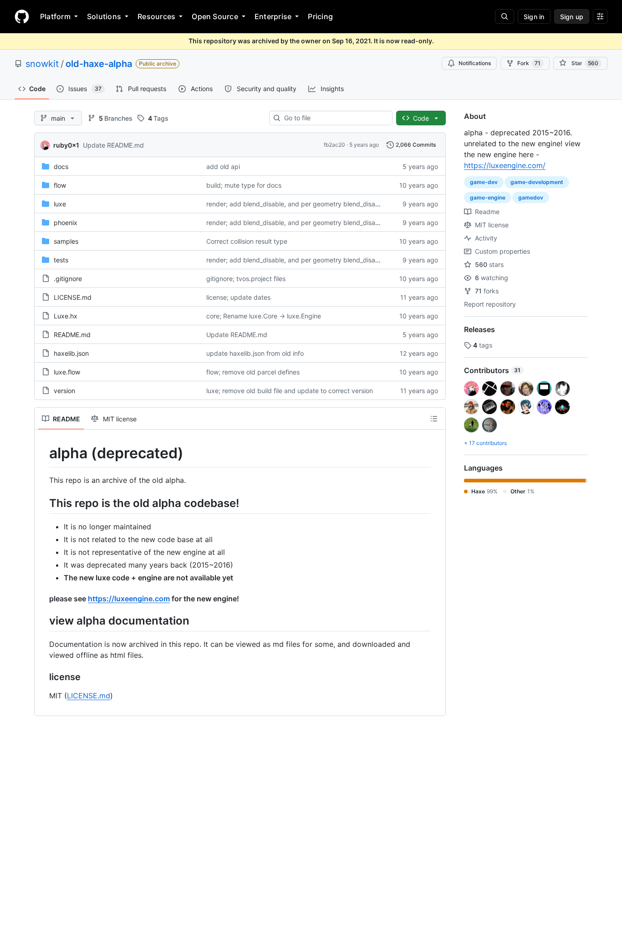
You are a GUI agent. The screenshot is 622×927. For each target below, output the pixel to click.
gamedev (530, 197)
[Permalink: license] (42, 677)
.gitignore (68, 278)
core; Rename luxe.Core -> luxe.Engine (263, 316)
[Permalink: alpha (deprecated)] (42, 453)
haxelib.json (71, 353)
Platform (55, 16)
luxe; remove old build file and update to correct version (289, 390)
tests (61, 260)
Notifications (475, 63)
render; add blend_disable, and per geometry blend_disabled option (307, 204)
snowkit (42, 63)
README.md (72, 334)
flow (60, 185)
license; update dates (238, 297)
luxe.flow (67, 372)
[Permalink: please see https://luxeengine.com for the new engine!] (42, 598)
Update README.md (113, 145)
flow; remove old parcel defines (253, 372)
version (64, 390)
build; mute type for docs (243, 185)
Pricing (320, 16)
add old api (223, 166)
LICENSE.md (73, 297)
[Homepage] (22, 16)
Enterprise (273, 16)
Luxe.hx (65, 316)
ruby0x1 (66, 145)
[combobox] (334, 118)
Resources (156, 16)
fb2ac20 (334, 144)
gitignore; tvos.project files (246, 278)
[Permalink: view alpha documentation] (42, 620)
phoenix (65, 222)
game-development (536, 182)
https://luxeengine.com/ (505, 165)
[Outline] (434, 418)
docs (61, 166)
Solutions (104, 16)
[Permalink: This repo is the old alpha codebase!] (42, 503)
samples (66, 241)
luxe (60, 204)
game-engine (487, 197)
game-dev (484, 182)
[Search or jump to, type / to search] (504, 16)
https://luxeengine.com (129, 598)
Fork (528, 63)
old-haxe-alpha (99, 63)
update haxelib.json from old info (255, 353)
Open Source (215, 16)
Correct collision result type (246, 241)
